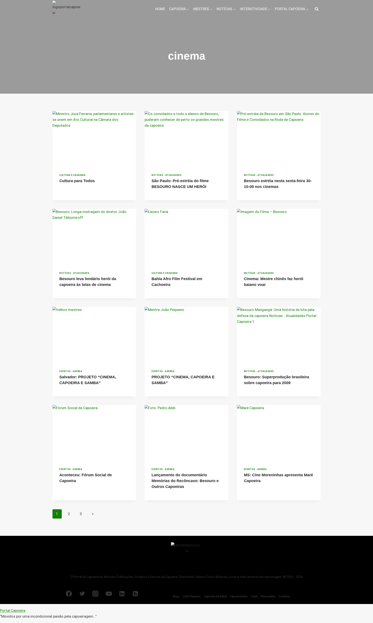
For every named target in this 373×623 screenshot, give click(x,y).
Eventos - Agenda (70, 371)
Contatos (284, 596)
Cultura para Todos (77, 181)
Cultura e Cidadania (72, 175)
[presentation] (94, 139)
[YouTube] (109, 594)
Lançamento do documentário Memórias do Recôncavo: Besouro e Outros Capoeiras (185, 481)
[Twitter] (82, 594)
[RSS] (135, 594)
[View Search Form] (317, 9)
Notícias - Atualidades (167, 175)
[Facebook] (69, 594)
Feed (254, 596)
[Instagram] (95, 594)
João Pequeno (191, 596)
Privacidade (268, 596)
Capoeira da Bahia (215, 596)
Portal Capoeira (12, 610)
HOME (160, 9)
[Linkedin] (122, 594)
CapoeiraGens (239, 596)
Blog (176, 596)
